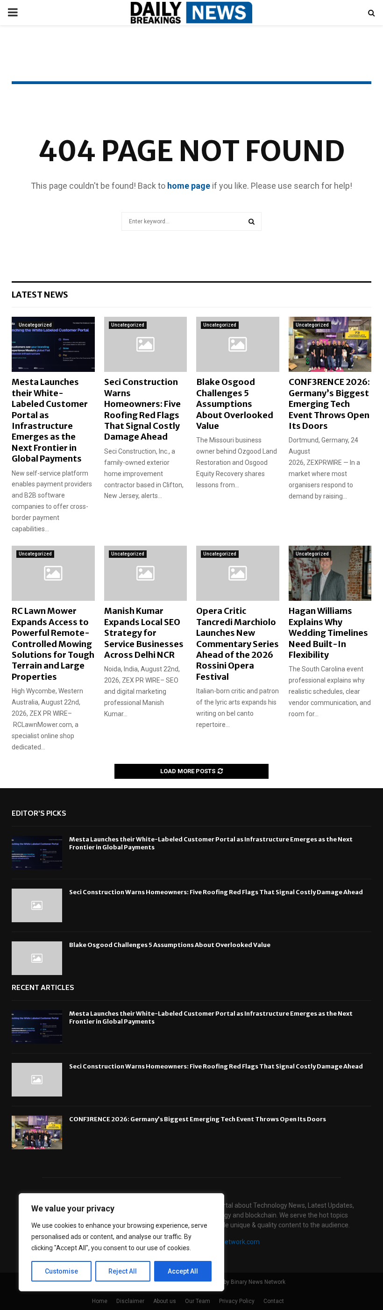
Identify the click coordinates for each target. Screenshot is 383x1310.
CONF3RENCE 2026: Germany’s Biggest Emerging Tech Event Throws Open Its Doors (329, 404)
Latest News (40, 294)
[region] (121, 1242)
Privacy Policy (237, 1301)
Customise (61, 1271)
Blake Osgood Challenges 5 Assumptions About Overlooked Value (234, 404)
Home (99, 1301)
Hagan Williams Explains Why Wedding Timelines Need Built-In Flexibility (328, 632)
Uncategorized (35, 325)
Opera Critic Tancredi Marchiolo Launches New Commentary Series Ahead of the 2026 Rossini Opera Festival (237, 643)
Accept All (183, 1271)
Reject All (122, 1271)
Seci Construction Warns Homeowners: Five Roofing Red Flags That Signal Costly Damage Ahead (142, 409)
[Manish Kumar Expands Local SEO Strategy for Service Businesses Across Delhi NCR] (145, 573)
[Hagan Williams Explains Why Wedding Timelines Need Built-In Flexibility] (330, 573)
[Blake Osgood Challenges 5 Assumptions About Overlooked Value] (237, 344)
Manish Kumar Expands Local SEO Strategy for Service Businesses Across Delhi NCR (144, 632)
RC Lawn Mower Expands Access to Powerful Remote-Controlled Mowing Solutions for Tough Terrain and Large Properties (53, 643)
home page (188, 186)
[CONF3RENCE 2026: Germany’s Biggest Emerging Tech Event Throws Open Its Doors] (330, 344)
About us (164, 1301)
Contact (273, 1301)
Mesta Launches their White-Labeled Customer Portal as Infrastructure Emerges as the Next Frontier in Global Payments (50, 420)
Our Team (197, 1301)
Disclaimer (130, 1301)
